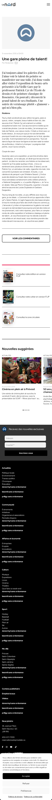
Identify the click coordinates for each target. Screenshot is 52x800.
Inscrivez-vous (26, 453)
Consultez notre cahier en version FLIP (32, 296)
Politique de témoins (15, 797)
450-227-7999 (8, 737)
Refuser (26, 783)
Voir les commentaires (26, 238)
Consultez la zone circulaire (28, 317)
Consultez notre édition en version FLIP (31, 275)
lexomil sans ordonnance (12, 492)
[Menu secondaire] (48, 4)
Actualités (6, 355)
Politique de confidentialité (33, 797)
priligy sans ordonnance (12, 496)
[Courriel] (16, 63)
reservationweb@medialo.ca (13, 740)
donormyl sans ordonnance (14, 487)
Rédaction (9, 63)
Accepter (26, 776)
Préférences (26, 791)
